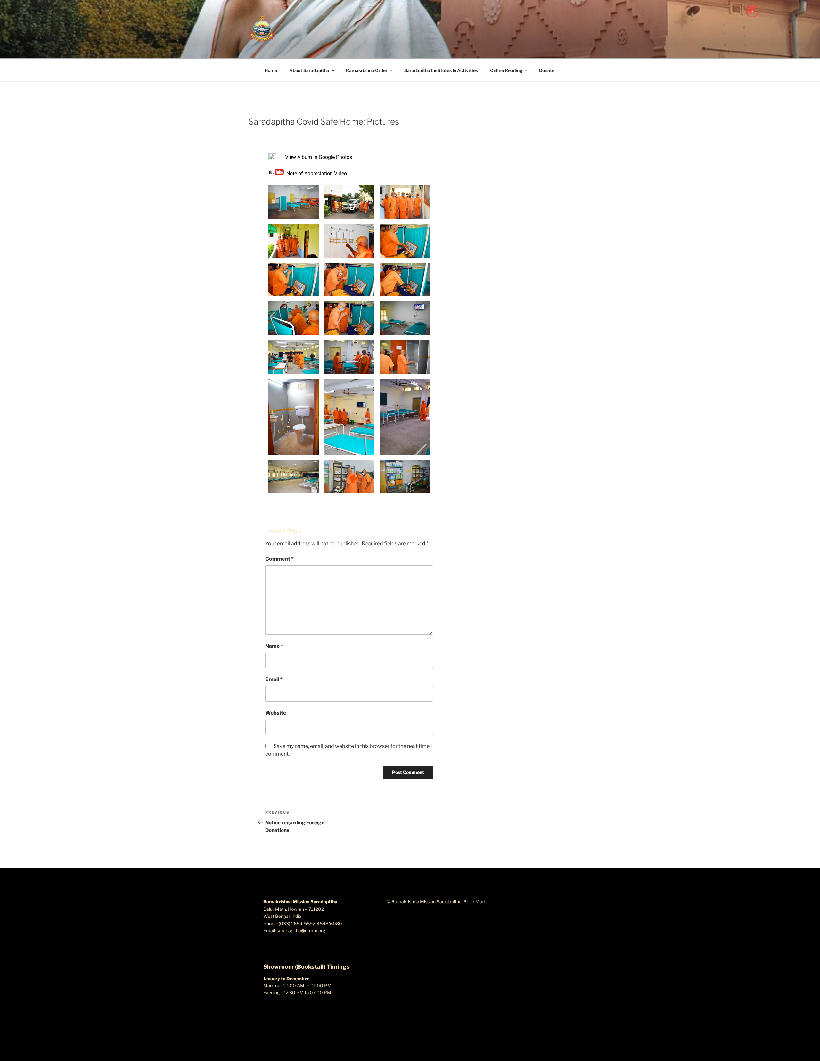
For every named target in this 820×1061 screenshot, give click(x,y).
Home (271, 70)
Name (274, 646)
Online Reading (506, 70)
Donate (546, 70)
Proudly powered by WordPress (295, 1046)
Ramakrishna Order (367, 70)
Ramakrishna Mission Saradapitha (348, 112)
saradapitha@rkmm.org (301, 930)
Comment (279, 559)
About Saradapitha (309, 70)
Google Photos (335, 157)
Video (340, 173)
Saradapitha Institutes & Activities (441, 70)
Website (275, 713)
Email (274, 679)
